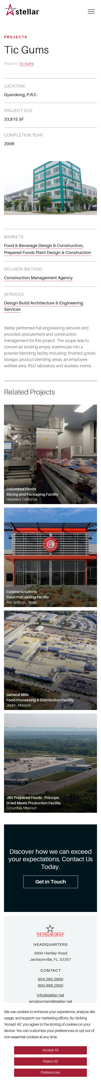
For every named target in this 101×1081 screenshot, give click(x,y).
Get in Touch (50, 882)
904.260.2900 (50, 979)
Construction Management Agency (38, 278)
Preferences (50, 1072)
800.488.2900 (50, 985)
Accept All (50, 1050)
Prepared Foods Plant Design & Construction (47, 252)
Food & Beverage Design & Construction (43, 245)
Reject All (50, 1061)
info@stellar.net (50, 995)
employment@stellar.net (50, 1001)
